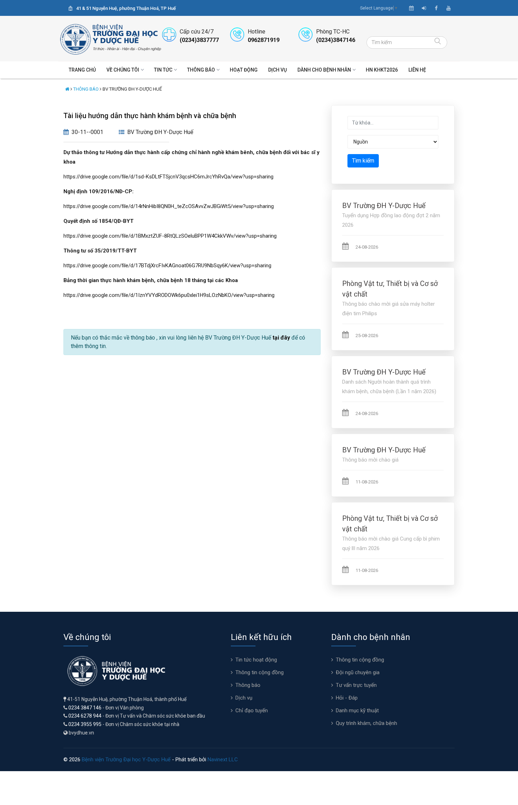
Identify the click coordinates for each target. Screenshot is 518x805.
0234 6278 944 (84, 716)
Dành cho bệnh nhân (324, 70)
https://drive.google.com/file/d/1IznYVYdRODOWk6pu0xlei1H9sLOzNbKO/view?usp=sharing (169, 295)
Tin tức (163, 70)
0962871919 (263, 40)
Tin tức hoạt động (256, 660)
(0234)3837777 (199, 40)
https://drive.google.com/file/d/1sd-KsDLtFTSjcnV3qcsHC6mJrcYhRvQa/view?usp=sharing (168, 176)
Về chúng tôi (122, 70)
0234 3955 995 (84, 724)
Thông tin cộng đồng (259, 672)
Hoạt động (244, 70)
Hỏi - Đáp (347, 698)
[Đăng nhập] (424, 8)
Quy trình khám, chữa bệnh (366, 723)
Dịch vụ (277, 70)
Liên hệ (417, 70)
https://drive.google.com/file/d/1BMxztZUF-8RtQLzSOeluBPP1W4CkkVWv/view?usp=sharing (170, 236)
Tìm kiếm (363, 160)
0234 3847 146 (84, 708)
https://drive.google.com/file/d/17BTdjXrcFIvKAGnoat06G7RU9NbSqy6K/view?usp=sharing (167, 265)
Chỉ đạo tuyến (251, 710)
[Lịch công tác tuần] (411, 8)
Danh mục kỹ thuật (357, 710)
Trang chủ (82, 70)
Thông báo (201, 70)
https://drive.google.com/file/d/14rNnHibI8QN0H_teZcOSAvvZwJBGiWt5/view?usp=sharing (168, 206)
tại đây (281, 337)
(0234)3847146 (335, 40)
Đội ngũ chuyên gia (358, 672)
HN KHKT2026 (382, 70)
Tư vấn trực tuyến (356, 685)
